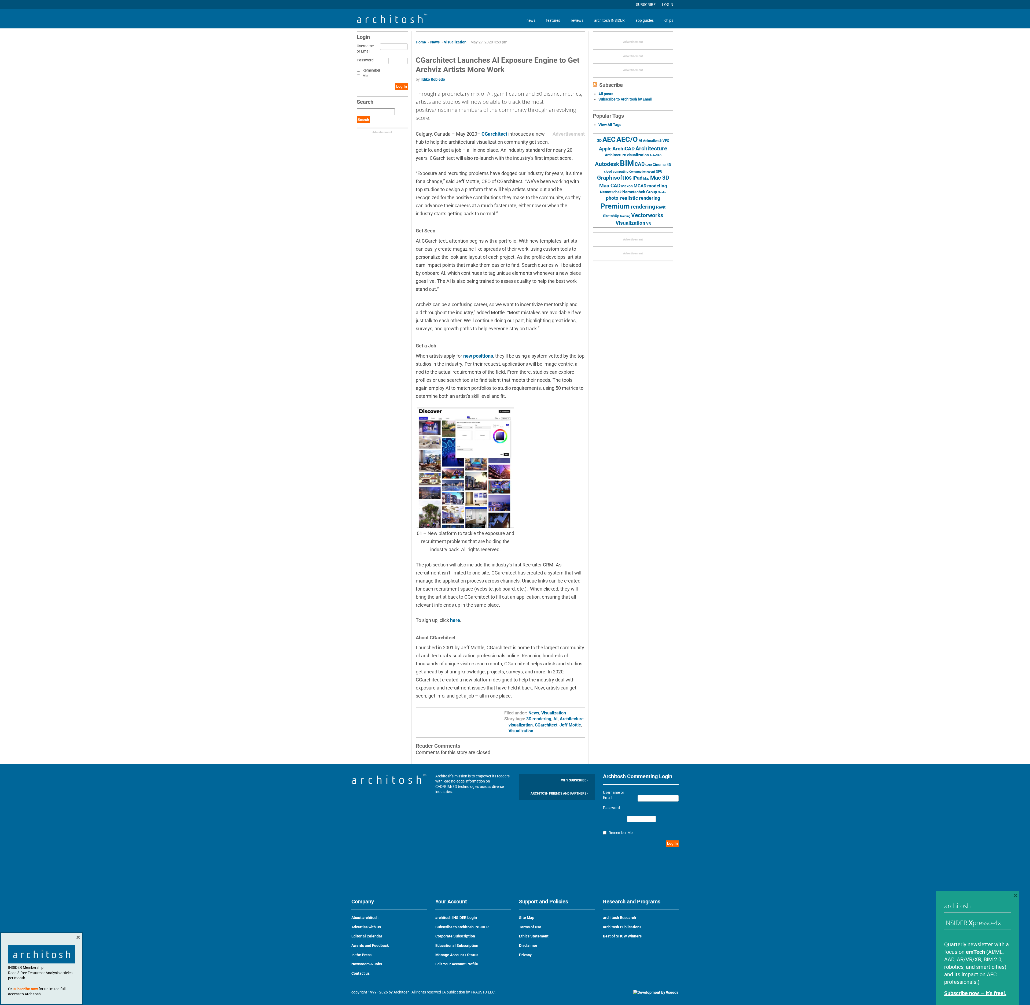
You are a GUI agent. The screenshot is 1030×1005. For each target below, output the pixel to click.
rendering (643, 206)
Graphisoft (610, 178)
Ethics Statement (534, 936)
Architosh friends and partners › (559, 793)
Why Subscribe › (574, 780)
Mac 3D (659, 178)
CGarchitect (494, 134)
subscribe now (25, 989)
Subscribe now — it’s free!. (975, 993)
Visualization (455, 42)
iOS (628, 178)
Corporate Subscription (455, 936)
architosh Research (619, 917)
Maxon (627, 186)
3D (599, 140)
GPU (659, 171)
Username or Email (364, 48)
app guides (644, 20)
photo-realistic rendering (633, 198)
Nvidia (662, 192)
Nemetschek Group (639, 192)
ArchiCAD (623, 149)
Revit (660, 207)
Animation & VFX (656, 141)
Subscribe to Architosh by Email (625, 99)
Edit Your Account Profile (456, 964)
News (435, 42)
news (531, 20)
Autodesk (607, 164)
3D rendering (538, 718)
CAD (640, 164)
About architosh (364, 917)
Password (364, 60)
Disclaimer (528, 945)
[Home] (392, 22)
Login (667, 4)
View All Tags (609, 125)
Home (421, 42)
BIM (627, 163)
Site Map (526, 917)
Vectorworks (647, 215)
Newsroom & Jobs (366, 964)
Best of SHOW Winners (622, 936)
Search (363, 120)
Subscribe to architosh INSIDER (462, 927)
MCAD (640, 185)
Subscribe (646, 4)
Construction (637, 171)
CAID (648, 165)
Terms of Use (530, 927)
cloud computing (616, 171)
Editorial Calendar (366, 936)
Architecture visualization (627, 155)
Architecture (651, 148)
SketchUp (611, 216)
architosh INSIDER (609, 20)
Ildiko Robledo (433, 79)
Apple (605, 149)
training (625, 216)
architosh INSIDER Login (456, 917)
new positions (478, 356)
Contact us (360, 973)
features (553, 20)
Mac (646, 178)
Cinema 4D (662, 164)
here (455, 620)
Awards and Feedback (370, 945)
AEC (609, 139)
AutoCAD (655, 155)
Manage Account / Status (456, 955)
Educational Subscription (456, 945)
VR (648, 223)
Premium (615, 206)
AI (555, 718)
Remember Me (371, 73)
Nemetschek (610, 192)
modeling (657, 185)
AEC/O (627, 139)
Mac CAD (609, 186)
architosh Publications (622, 927)
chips (668, 20)
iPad (637, 178)
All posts (605, 94)
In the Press (361, 955)
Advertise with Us (366, 927)
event (651, 171)
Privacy (525, 955)
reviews (577, 20)
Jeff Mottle (570, 725)
